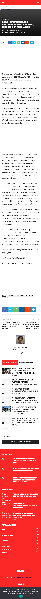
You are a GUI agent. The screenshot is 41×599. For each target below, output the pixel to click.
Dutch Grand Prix (19, 295)
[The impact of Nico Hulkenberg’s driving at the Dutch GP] (6, 391)
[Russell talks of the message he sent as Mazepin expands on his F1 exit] (6, 499)
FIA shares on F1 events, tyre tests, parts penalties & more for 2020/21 (31, 325)
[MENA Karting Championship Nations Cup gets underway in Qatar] (6, 461)
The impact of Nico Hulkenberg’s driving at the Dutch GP (25, 391)
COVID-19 (10, 295)
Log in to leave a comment (20, 441)
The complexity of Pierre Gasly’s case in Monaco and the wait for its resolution (25, 400)
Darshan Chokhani (9, 32)
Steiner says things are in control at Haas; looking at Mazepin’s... (24, 515)
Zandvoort (5, 297)
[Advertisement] (20, 59)
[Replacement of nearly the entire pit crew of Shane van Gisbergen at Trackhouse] (6, 409)
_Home (7, 19)
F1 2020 (31, 295)
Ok (21, 596)
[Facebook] (18, 353)
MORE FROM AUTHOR (26, 362)
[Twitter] (22, 353)
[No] (39, 593)
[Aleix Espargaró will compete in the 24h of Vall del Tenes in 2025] (6, 471)
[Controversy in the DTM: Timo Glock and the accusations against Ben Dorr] (6, 371)
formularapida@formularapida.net (24, 577)
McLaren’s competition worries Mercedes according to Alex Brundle (24, 382)
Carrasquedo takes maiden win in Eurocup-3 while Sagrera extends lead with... (25, 480)
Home (2, 7)
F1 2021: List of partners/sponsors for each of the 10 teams (25, 505)
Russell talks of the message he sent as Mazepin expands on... (25, 495)
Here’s (4, 250)
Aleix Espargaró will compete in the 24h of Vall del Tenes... (26, 470)
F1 (6, 7)
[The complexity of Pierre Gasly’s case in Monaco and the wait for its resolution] (6, 400)
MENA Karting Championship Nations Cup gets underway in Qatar (24, 461)
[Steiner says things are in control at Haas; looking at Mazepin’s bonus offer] (6, 515)
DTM (3, 373)
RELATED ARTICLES (10, 362)
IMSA (3, 411)
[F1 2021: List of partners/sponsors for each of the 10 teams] (6, 505)
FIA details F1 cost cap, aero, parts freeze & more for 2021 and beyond (11, 325)
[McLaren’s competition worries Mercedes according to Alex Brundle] (6, 382)
